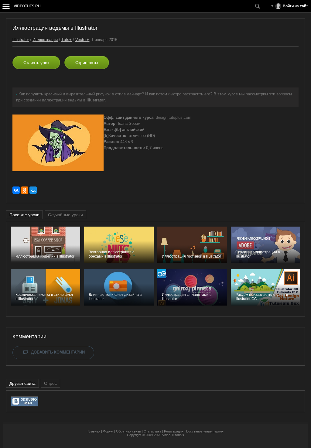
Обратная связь (128, 431)
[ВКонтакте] (16, 190)
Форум (108, 431)
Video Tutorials (173, 435)
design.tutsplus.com (173, 117)
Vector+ (82, 39)
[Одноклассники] (24, 190)
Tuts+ (66, 39)
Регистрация (173, 431)
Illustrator (20, 39)
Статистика (152, 431)
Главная (94, 431)
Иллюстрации (45, 39)
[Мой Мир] (33, 190)
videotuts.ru (27, 6)
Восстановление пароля (205, 431)
